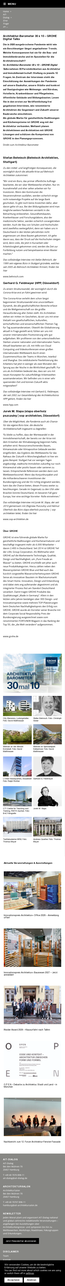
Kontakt (7, 1259)
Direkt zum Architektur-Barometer (21, 144)
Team (6, 1255)
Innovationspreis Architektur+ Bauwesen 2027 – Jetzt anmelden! (31, 974)
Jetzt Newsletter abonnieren (21, 1241)
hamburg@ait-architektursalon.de (20, 1205)
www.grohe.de (10, 636)
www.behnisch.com (13, 276)
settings (30, 1273)
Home (6, 11)
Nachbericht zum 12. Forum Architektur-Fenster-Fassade (32, 1142)
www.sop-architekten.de (15, 519)
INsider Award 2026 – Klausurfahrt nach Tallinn (27, 1030)
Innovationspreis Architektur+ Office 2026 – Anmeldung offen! (31, 917)
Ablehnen (31, 1280)
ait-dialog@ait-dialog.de (15, 1178)
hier (5, 270)
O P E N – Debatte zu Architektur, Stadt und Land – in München (30, 1086)
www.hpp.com (10, 404)
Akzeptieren (13, 1280)
